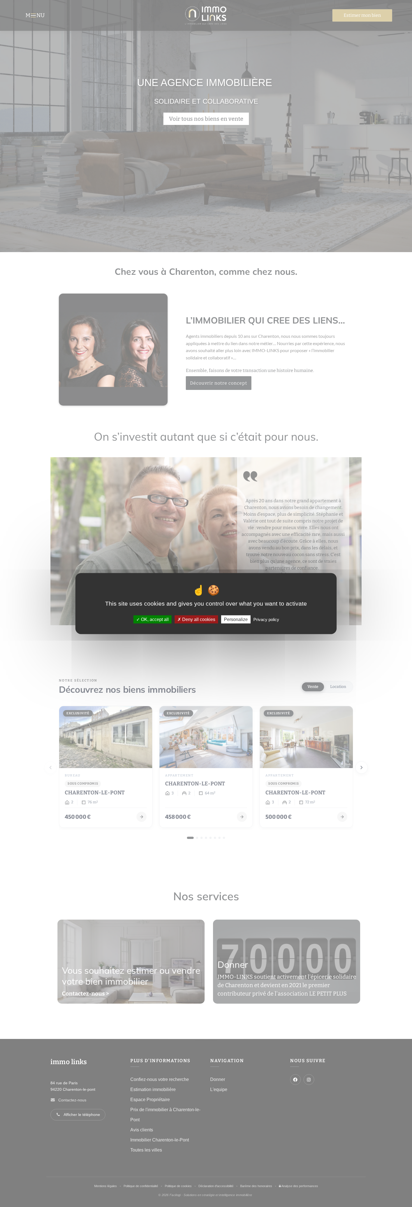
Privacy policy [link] (266, 619)
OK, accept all (154, 619)
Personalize (236, 619)
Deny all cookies (198, 619)
